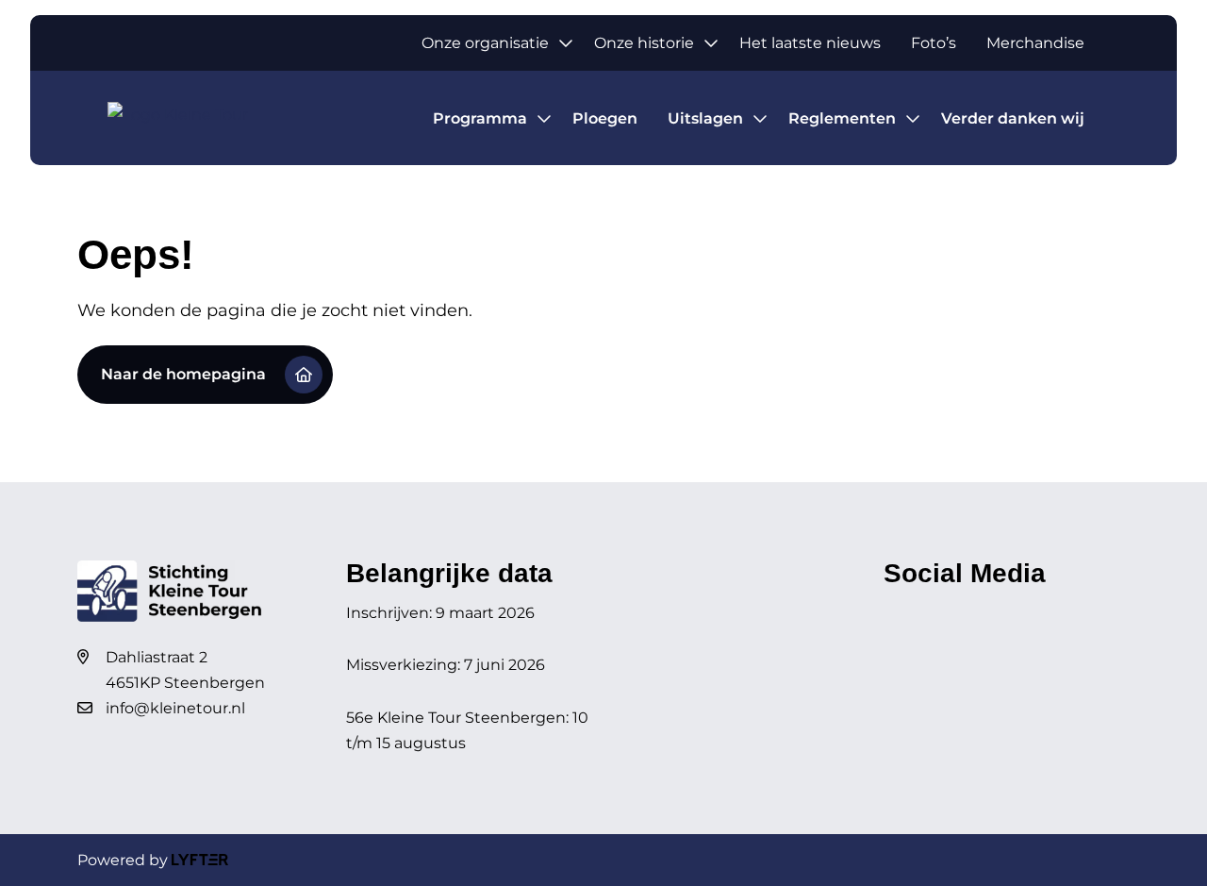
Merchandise (1035, 43)
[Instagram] (932, 613)
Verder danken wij (1012, 118)
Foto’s (933, 43)
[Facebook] (898, 613)
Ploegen (604, 118)
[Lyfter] (200, 860)
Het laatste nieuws (810, 43)
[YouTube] (967, 613)
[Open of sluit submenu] (566, 43)
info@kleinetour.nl (175, 708)
